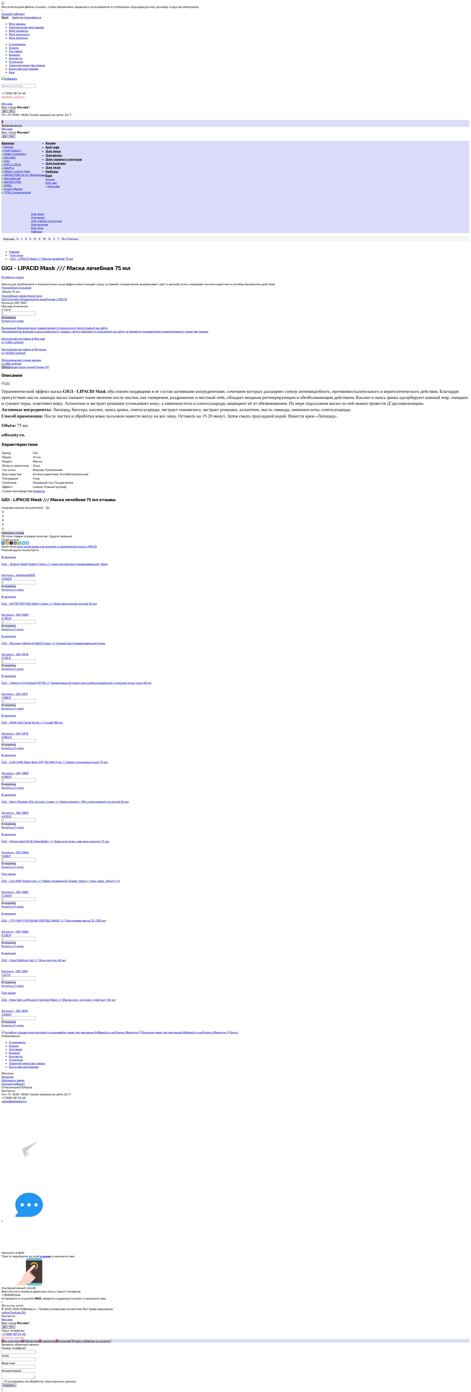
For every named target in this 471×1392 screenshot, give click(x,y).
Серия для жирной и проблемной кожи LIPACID (63, 546)
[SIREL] (23, 185)
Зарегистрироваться (26, 17)
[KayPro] (23, 168)
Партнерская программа (26, 27)
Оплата (13, 1045)
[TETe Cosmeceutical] (23, 192)
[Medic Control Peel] (23, 171)
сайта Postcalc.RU (13, 1312)
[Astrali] (23, 147)
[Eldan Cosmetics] (23, 154)
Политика (16, 1059)
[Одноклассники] (7, 543)
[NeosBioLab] (23, 178)
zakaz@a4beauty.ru (14, 1101)
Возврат (14, 1052)
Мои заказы (17, 23)
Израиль (27, 299)
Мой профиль (18, 30)
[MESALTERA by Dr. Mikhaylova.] (23, 175)
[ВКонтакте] (3, 543)
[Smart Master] (23, 189)
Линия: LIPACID (56, 299)
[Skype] (23, 543)
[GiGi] (23, 161)
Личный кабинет (13, 1083)
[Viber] (15, 543)
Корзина (7, 1076)
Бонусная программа (23, 1066)
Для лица (39, 299)
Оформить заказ (12, 1080)
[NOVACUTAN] (23, 182)
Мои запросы (18, 37)
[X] (11, 543)
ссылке (45, 1256)
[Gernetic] (23, 157)
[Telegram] (27, 543)
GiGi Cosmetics (11, 299)
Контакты (15, 1056)
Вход (4, 17)
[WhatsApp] (19, 543)
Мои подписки (19, 34)
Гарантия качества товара (27, 1063)
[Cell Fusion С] (23, 150)
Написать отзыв (12, 532)
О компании (17, 1042)
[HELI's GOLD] (23, 164)
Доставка (15, 1049)
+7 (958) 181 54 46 (13, 1334)
